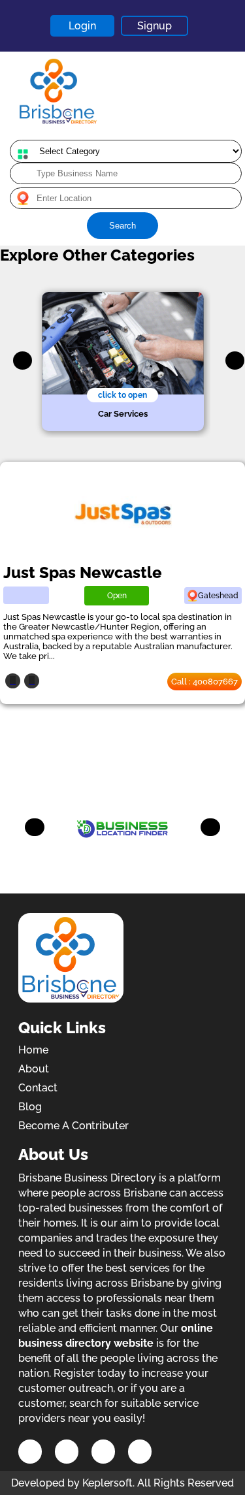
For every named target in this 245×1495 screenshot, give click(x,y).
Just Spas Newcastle (82, 572)
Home (33, 1050)
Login (82, 26)
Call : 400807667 (204, 681)
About (33, 1069)
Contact (37, 1088)
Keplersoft (107, 1483)
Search (122, 226)
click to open (122, 395)
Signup (154, 26)
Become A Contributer (73, 1125)
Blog (30, 1107)
